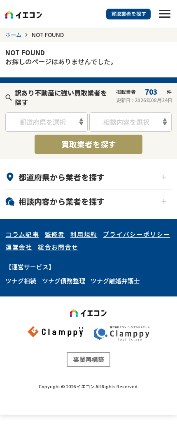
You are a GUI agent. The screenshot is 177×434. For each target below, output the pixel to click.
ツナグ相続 (20, 280)
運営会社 (18, 247)
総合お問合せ (58, 247)
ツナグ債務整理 (63, 280)
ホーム (13, 35)
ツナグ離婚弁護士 (115, 280)
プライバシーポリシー (136, 234)
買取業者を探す (88, 143)
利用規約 (83, 234)
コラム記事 (22, 234)
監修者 (55, 234)
